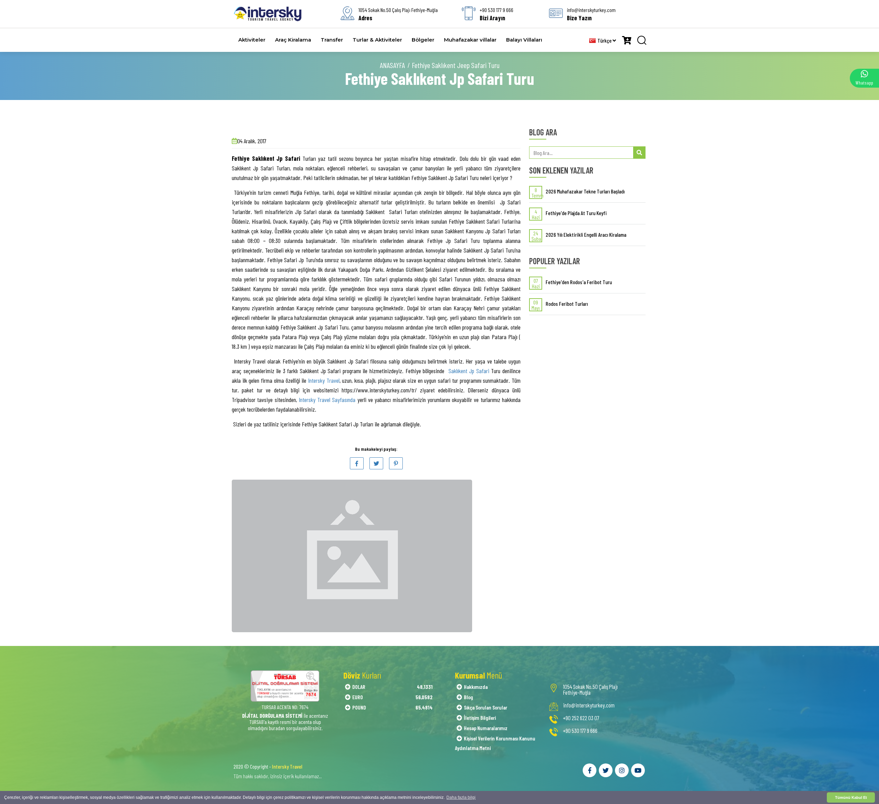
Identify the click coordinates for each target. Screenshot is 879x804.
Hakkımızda (476, 686)
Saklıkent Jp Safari (468, 371)
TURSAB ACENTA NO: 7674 (285, 707)
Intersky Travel (324, 380)
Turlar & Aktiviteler (377, 39)
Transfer (332, 39)
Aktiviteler (251, 39)
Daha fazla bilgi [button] (461, 797)
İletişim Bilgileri (480, 717)
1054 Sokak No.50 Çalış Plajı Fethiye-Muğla (590, 689)
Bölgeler (423, 39)
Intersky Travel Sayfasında (326, 399)
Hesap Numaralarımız (485, 728)
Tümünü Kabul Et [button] (851, 797)
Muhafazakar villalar (470, 39)
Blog (468, 697)
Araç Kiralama (293, 39)
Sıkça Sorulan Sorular (485, 707)
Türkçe (605, 40)
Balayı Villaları (524, 39)
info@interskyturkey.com (589, 705)
